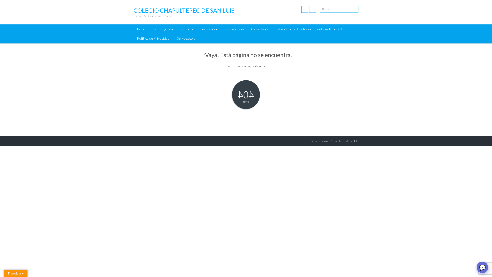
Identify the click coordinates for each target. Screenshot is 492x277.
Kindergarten (163, 29)
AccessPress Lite (348, 141)
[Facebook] (304, 9)
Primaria (186, 29)
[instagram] (312, 9)
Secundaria (208, 29)
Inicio (141, 29)
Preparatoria (234, 29)
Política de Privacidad (153, 38)
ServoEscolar (187, 38)
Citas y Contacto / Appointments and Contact (308, 29)
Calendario (259, 29)
